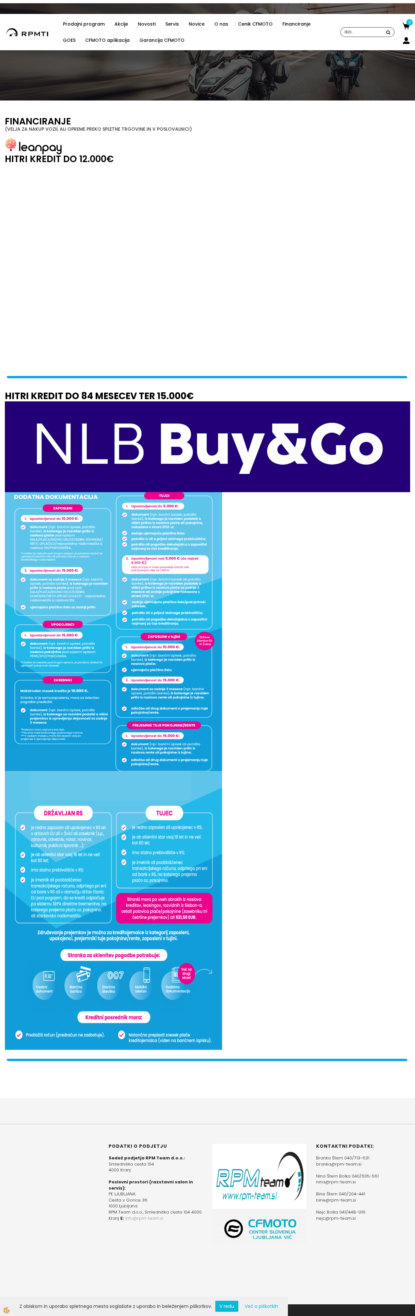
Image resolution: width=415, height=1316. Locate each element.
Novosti (147, 24)
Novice (197, 24)
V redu (226, 1306)
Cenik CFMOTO (255, 24)
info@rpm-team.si (144, 1218)
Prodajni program (84, 24)
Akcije (121, 24)
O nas (221, 24)
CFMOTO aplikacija (107, 40)
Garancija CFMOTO (161, 40)
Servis (172, 24)
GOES (69, 40)
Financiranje (296, 24)
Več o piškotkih (261, 1306)
